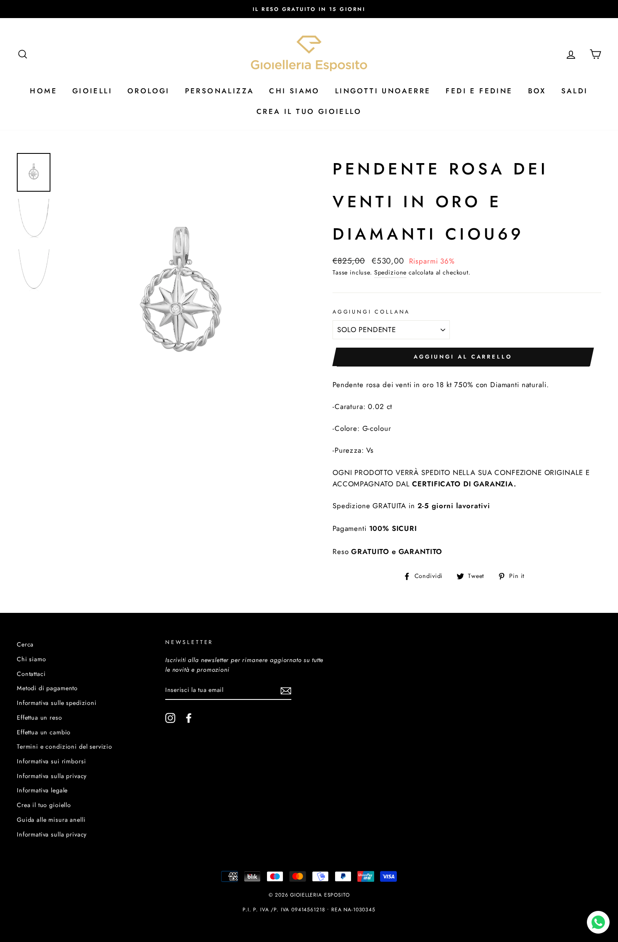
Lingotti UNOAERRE (383, 91)
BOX (537, 91)
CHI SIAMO (294, 91)
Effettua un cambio (44, 732)
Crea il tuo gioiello (44, 805)
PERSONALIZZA (219, 91)
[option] (309, 9)
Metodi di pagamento (47, 688)
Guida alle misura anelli (51, 819)
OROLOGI (148, 91)
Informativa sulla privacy (52, 776)
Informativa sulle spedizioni (57, 703)
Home (43, 91)
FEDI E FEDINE (479, 91)
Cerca (25, 644)
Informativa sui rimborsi (51, 761)
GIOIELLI (92, 91)
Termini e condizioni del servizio (64, 746)
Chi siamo (31, 659)
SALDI (574, 91)
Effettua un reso (39, 717)
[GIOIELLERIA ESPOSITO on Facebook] (189, 717)
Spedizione (390, 272)
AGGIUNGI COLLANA (371, 312)
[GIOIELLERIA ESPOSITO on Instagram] (170, 717)
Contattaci (31, 674)
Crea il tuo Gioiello (309, 111)
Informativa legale (42, 790)
